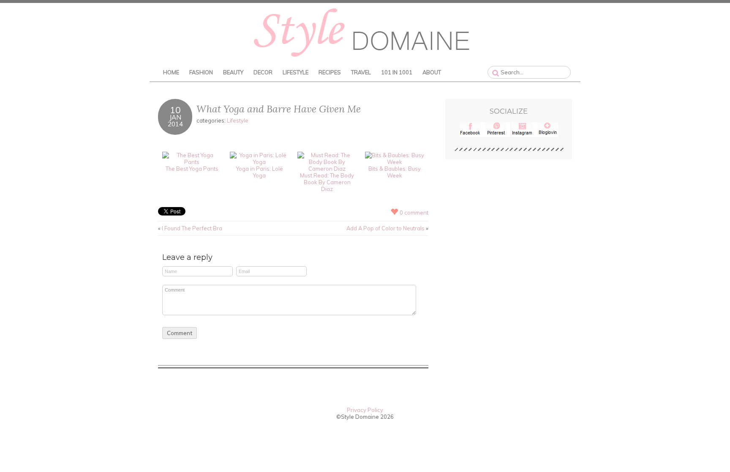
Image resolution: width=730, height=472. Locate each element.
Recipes (330, 72)
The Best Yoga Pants (192, 168)
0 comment (414, 212)
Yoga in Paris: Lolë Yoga (259, 172)
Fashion (201, 72)
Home (171, 72)
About (431, 72)
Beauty (233, 72)
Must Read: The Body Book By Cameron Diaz (327, 182)
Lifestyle (295, 72)
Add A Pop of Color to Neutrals (385, 228)
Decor (262, 72)
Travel (361, 72)
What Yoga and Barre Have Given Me (278, 109)
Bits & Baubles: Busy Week (394, 172)
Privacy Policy (365, 410)
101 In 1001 (396, 72)
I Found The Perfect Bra (192, 228)
